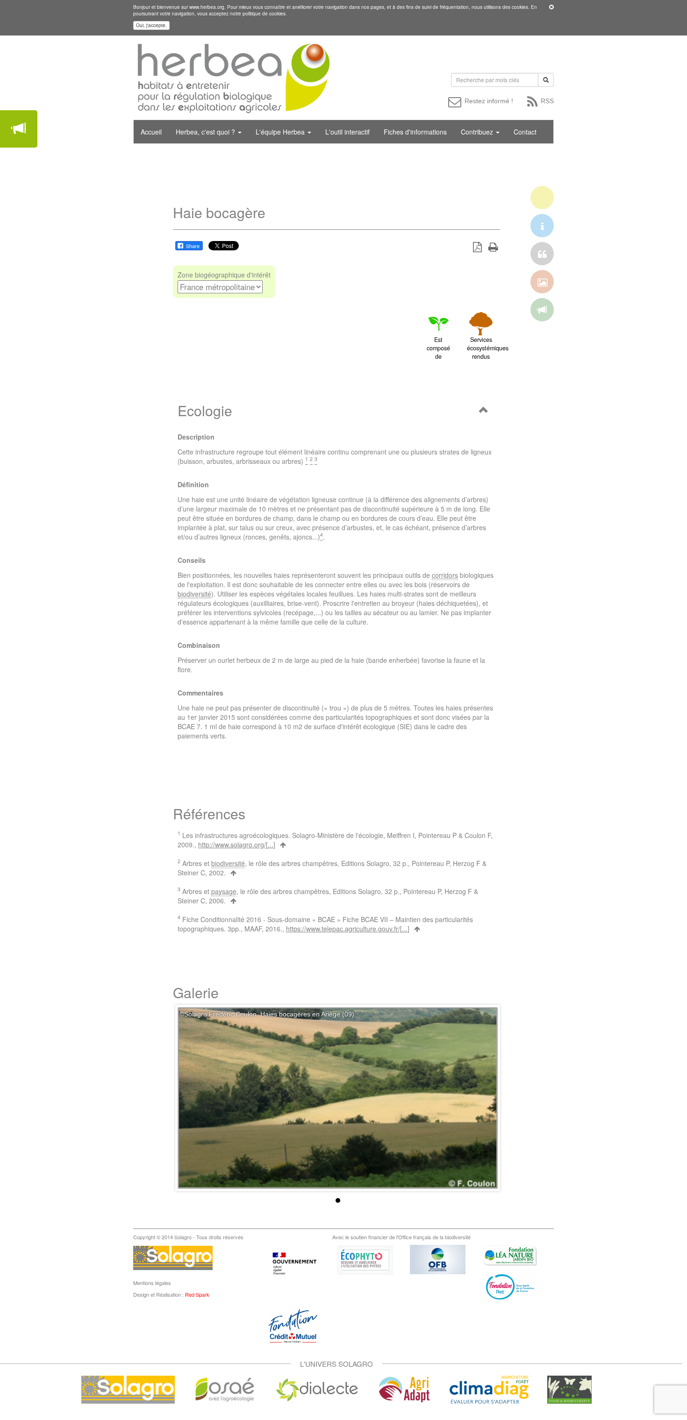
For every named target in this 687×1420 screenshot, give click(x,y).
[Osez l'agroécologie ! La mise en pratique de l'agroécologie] (224, 1388)
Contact (525, 131)
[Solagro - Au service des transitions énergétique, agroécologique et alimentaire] (128, 1388)
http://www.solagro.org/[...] (236, 844)
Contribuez (478, 131)
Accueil (151, 131)
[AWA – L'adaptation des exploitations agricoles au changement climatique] (404, 1388)
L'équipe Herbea (281, 131)
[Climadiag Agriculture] (489, 1388)
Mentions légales (152, 1282)
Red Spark (197, 1294)
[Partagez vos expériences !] (18, 129)
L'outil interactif (347, 131)
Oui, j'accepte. (151, 25)
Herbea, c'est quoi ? (206, 131)
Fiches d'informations (415, 131)
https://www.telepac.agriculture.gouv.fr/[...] (347, 928)
